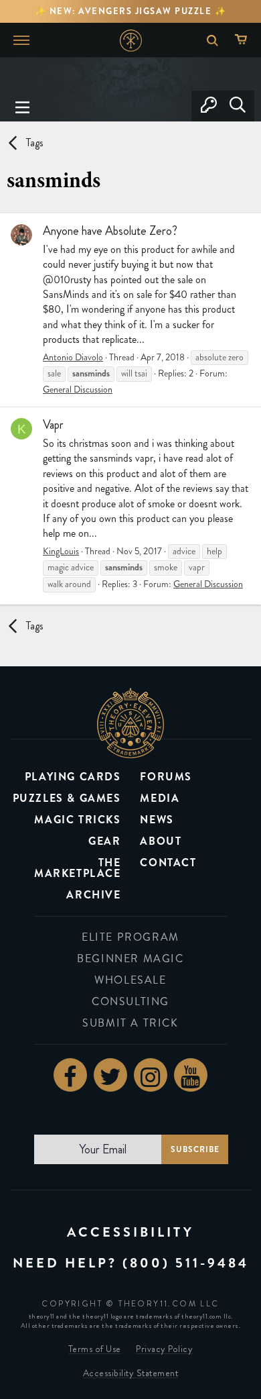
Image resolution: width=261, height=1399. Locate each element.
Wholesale (130, 980)
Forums (166, 776)
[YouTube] (190, 1075)
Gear (104, 841)
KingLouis (61, 551)
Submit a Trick (130, 1023)
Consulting (130, 1001)
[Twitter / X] (110, 1075)
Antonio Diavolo (73, 357)
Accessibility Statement (131, 1373)
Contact (168, 862)
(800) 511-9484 (185, 1263)
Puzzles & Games (67, 798)
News (156, 819)
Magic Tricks (77, 819)
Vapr (53, 424)
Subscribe (195, 1149)
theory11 (130, 723)
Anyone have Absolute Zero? (110, 231)
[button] (23, 106)
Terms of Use (94, 1349)
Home (131, 41)
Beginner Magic (130, 958)
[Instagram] (150, 1075)
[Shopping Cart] (244, 40)
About (160, 841)
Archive (93, 894)
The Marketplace (77, 868)
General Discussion (77, 389)
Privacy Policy (164, 1349)
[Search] (237, 106)
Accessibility (130, 1232)
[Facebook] (70, 1075)
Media (159, 798)
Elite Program (130, 937)
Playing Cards (73, 776)
